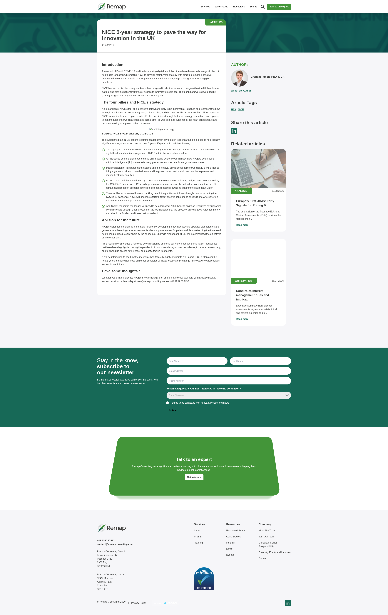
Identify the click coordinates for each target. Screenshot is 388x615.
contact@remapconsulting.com (115, 544)
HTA (233, 109)
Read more (242, 225)
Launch (198, 530)
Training (198, 542)
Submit (173, 410)
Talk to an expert (279, 6)
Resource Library (235, 530)
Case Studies (233, 536)
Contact (263, 558)
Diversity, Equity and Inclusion (275, 552)
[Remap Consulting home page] (121, 7)
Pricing (198, 536)
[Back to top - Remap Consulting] (380, 610)
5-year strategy (169, 75)
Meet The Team (267, 530)
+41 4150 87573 (106, 540)
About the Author (241, 90)
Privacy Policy (138, 603)
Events (253, 6)
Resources (239, 6)
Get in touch (194, 477)
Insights (230, 542)
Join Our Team (266, 536)
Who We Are (221, 6)
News (229, 548)
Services (205, 6)
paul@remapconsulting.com (152, 281)
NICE (241, 109)
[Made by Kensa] (165, 603)
